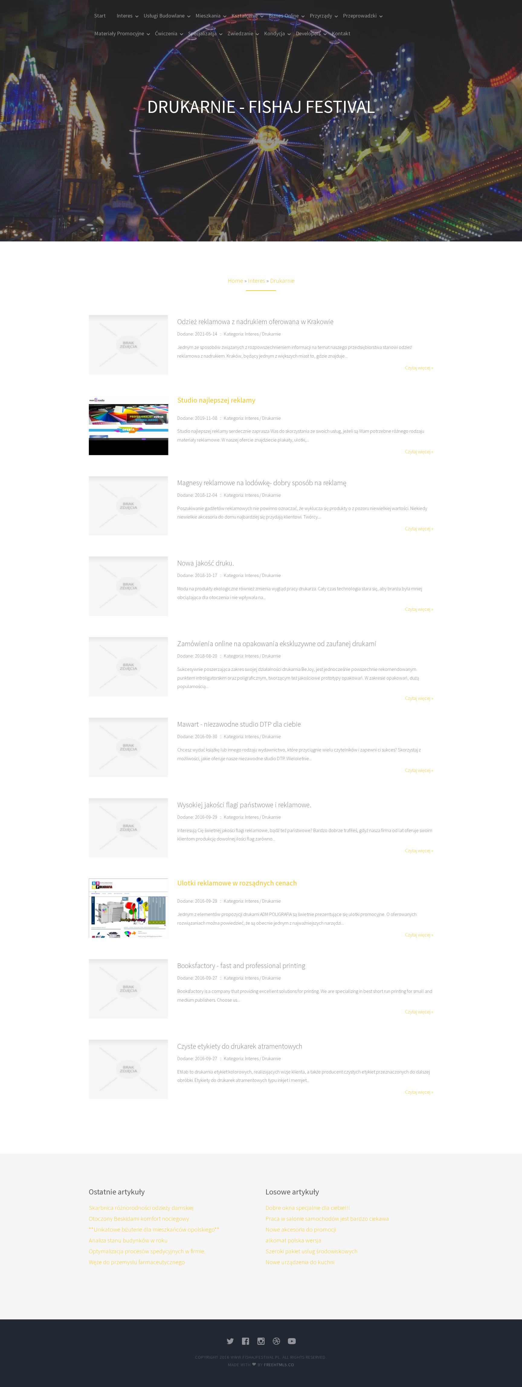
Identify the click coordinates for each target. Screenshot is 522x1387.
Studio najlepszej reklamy (216, 400)
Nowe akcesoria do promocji (301, 1229)
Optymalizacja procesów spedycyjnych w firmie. (147, 1251)
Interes (256, 280)
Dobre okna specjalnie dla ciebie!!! (308, 1207)
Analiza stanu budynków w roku (128, 1240)
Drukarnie (282, 280)
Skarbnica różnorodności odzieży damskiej (141, 1207)
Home (235, 280)
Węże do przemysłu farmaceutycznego (137, 1262)
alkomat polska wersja (293, 1240)
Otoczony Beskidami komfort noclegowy (139, 1218)
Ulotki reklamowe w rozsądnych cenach (237, 883)
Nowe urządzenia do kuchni (300, 1262)
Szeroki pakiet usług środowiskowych (312, 1251)
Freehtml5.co (279, 1364)
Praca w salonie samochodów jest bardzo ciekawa (327, 1218)
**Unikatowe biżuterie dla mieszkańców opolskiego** (154, 1229)
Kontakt (341, 33)
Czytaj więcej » (419, 368)
